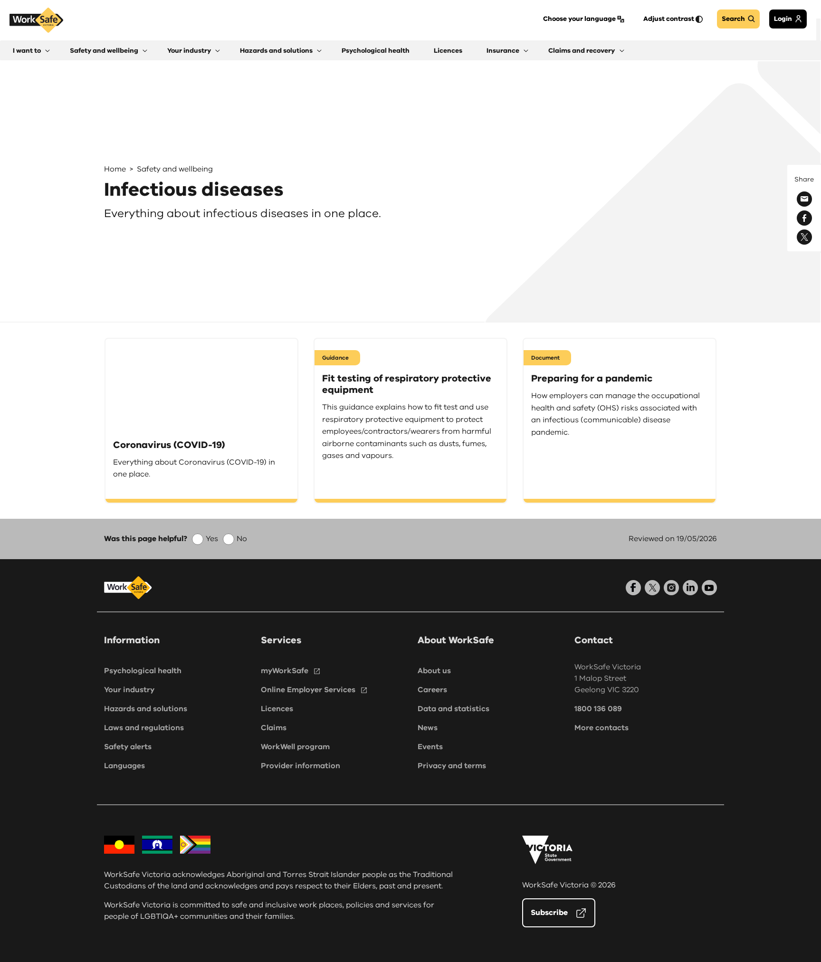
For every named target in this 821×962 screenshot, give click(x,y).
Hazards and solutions (145, 709)
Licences (277, 709)
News (428, 728)
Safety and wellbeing (175, 169)
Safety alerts (128, 747)
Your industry (129, 690)
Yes (212, 538)
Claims (273, 728)
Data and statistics (453, 709)
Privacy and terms (452, 766)
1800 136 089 (598, 709)
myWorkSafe (284, 671)
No (242, 538)
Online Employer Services (308, 690)
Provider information (300, 766)
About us (434, 671)
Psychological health (142, 671)
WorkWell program (295, 747)
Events (430, 747)
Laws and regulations (144, 728)
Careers (432, 690)
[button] (31, 50)
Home (115, 169)
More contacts (601, 728)
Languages (124, 766)
